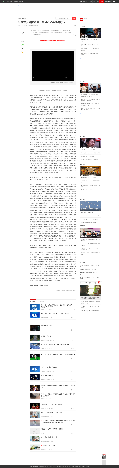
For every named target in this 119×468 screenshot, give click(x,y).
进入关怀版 (21, 1)
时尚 (95, 283)
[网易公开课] (85, 1)
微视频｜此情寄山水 (49, 445)
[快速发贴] (23, 33)
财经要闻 (82, 164)
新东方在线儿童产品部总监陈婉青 (56, 82)
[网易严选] (90, 1)
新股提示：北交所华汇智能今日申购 (52, 429)
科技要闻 (82, 199)
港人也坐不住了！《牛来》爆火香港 (88, 156)
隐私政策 (66, 466)
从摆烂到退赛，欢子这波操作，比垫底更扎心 (90, 153)
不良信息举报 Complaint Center (75, 466)
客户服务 (62, 466)
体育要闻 (82, 81)
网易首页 (7, 1)
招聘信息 (58, 466)
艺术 (81, 283)
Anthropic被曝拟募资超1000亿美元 (88, 222)
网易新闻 (85, 18)
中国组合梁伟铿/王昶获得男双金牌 (51, 404)
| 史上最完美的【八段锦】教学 (88, 269)
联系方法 (54, 466)
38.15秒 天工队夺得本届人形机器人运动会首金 (55, 344)
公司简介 (50, 466)
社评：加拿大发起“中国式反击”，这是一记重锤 (55, 313)
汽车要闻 (82, 226)
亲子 (86, 283)
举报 (75, 25)
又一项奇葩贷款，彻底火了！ (87, 189)
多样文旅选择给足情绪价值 (49, 437)
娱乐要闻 (82, 136)
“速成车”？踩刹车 (46, 336)
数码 (90, 283)
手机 (99, 283)
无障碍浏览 (16, 1)
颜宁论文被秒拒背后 (47, 375)
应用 (11, 1)
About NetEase (45, 466)
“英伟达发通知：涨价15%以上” (87, 212)
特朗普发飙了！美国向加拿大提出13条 (89, 177)
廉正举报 (83, 466)
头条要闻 (82, 26)
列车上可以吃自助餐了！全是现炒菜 (52, 412)
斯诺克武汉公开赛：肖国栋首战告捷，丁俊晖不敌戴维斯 (58, 354)
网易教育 (24, 18)
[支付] (94, 1)
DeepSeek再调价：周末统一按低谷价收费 (90, 216)
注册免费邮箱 (107, 1)
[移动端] (81, 1)
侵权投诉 (87, 466)
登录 (102, 1)
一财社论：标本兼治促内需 (49, 367)
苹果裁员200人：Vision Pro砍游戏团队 (89, 219)
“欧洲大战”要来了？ (47, 326)
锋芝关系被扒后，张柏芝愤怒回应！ (88, 149)
